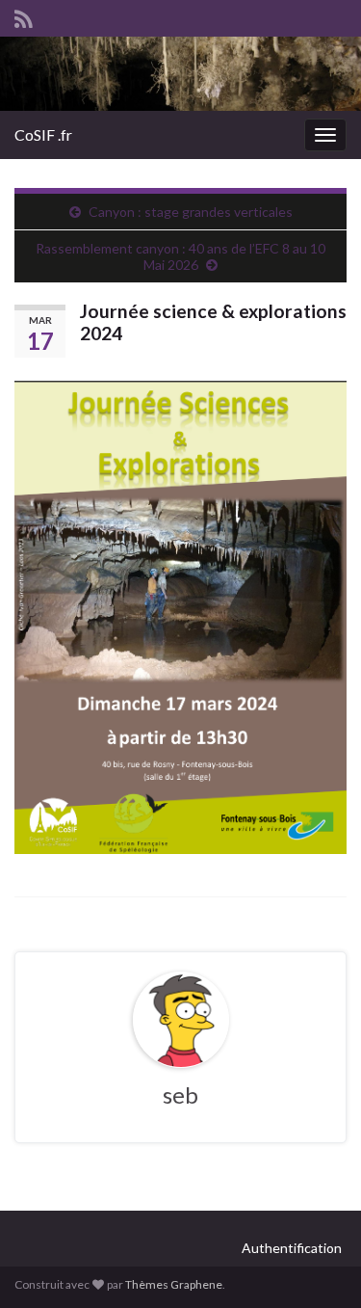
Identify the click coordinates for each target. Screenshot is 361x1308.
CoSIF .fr (43, 134)
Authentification (292, 1248)
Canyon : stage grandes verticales (191, 211)
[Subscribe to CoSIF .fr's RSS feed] (23, 16)
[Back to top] (318, 1265)
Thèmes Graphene (173, 1284)
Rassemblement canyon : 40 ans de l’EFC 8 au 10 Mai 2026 (180, 256)
